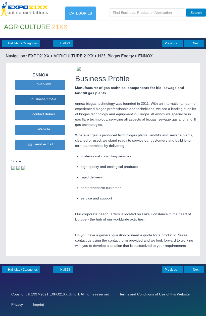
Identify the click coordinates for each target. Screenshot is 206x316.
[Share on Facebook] (18, 168)
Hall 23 (65, 43)
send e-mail (42, 144)
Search (196, 13)
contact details (42, 114)
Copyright (19, 294)
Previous (171, 43)
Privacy (17, 304)
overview (43, 84)
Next (195, 43)
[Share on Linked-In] (23, 168)
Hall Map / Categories (22, 43)
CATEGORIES (80, 13)
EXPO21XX (38, 56)
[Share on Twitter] (13, 168)
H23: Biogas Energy (116, 56)
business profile (42, 99)
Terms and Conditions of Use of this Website (154, 294)
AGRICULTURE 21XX (74, 56)
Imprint (38, 304)
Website (42, 129)
